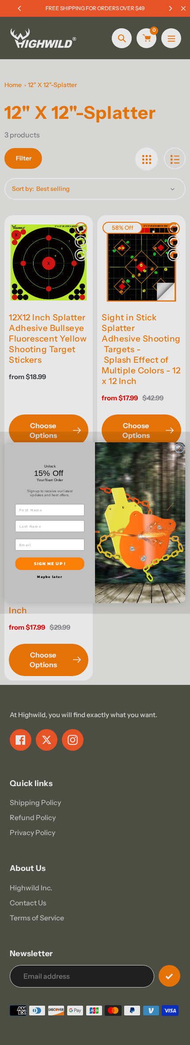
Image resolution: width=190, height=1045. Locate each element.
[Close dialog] (179, 448)
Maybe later (49, 576)
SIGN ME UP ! (50, 563)
